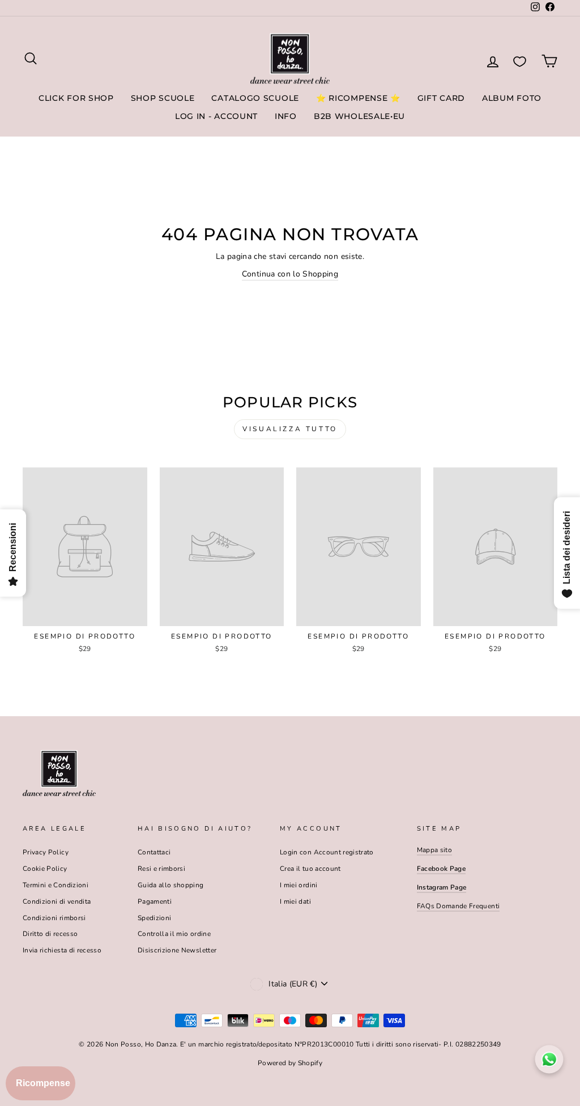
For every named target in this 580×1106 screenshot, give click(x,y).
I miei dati (295, 901)
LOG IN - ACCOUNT (216, 116)
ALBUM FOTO (511, 98)
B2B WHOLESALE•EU (359, 116)
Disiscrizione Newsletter (177, 950)
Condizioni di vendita (57, 901)
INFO (286, 116)
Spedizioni (155, 917)
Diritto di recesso (50, 933)
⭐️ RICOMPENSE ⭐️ (358, 98)
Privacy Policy (46, 852)
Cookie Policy (45, 868)
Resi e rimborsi (161, 868)
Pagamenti (155, 901)
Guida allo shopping (171, 885)
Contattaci (154, 852)
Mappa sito (435, 849)
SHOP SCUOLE (163, 98)
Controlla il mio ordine (174, 933)
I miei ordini (299, 885)
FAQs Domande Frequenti (458, 906)
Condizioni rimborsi (54, 917)
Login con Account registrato (327, 852)
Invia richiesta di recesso (62, 950)
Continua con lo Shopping (290, 274)
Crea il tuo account (310, 868)
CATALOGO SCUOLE (255, 98)
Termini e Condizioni (55, 885)
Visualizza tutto (290, 428)
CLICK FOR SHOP (76, 98)
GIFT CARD (441, 98)
